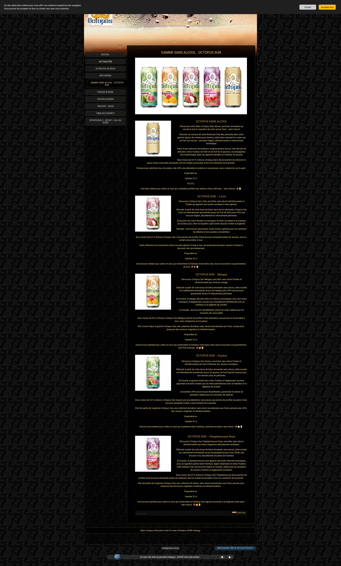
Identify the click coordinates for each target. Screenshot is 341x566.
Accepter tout (327, 7)
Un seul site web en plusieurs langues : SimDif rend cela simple (169, 557)
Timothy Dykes (241, 512)
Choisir (307, 7)
